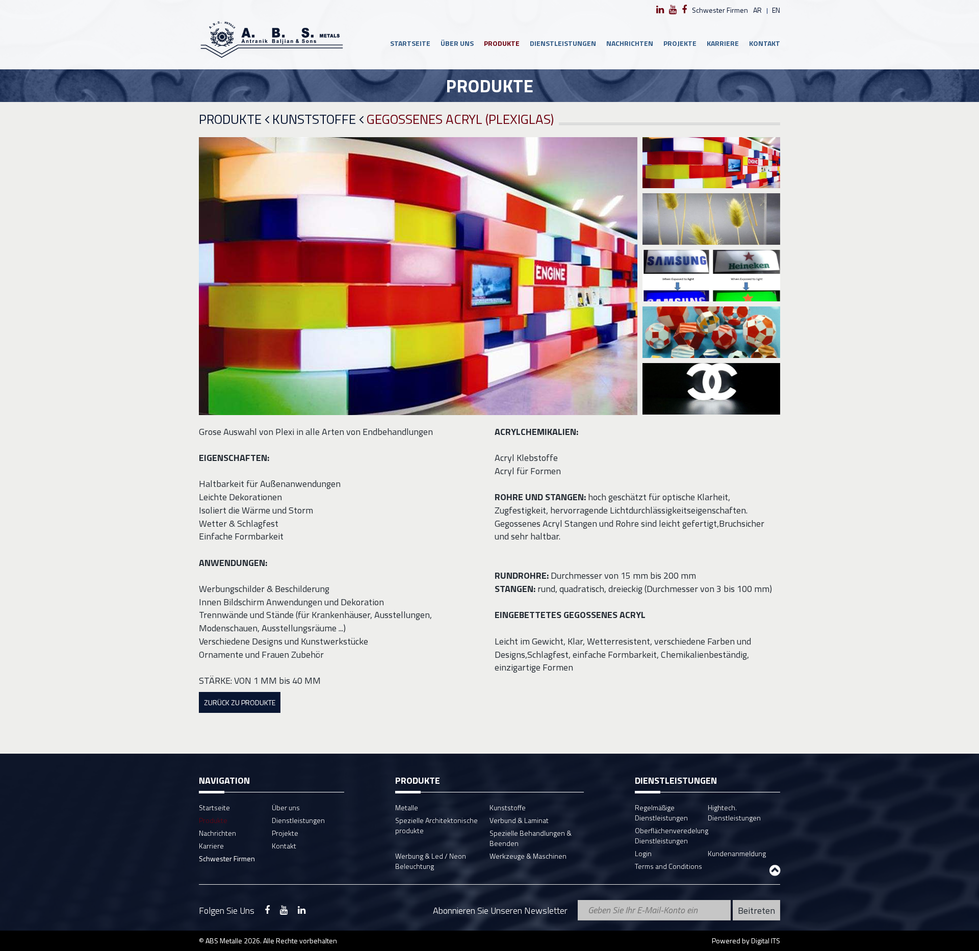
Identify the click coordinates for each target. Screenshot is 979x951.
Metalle (406, 807)
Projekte (680, 43)
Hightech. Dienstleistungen (734, 812)
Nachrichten (629, 43)
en (776, 10)
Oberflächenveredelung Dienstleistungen (671, 835)
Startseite (410, 43)
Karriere (723, 43)
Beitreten (756, 910)
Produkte (502, 43)
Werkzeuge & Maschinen (528, 856)
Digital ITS (765, 940)
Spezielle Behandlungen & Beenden (531, 838)
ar (757, 10)
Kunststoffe (315, 119)
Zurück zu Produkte (239, 702)
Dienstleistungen (563, 43)
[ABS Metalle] (271, 39)
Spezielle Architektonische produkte (436, 825)
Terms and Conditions (668, 866)
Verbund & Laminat (519, 820)
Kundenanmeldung (737, 853)
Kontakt (764, 43)
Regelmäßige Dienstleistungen (661, 812)
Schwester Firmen (720, 10)
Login (643, 853)
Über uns (457, 43)
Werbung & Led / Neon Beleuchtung (430, 861)
